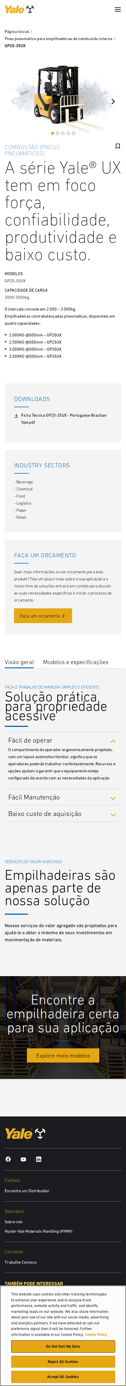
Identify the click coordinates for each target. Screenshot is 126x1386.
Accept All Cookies (63, 1376)
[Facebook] (8, 1159)
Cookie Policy (96, 1334)
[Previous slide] (13, 101)
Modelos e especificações (75, 661)
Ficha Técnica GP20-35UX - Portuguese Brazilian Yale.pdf (64, 419)
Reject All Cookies (63, 1361)
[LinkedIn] (38, 1159)
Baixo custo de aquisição (45, 813)
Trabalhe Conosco (21, 1262)
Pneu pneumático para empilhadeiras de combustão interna (58, 38)
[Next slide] (113, 101)
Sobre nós (14, 1221)
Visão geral (19, 661)
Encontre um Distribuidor (27, 1190)
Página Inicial (17, 31)
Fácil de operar (31, 740)
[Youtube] (23, 1159)
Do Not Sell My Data (63, 1346)
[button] (52, 133)
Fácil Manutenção (35, 797)
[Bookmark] (117, 146)
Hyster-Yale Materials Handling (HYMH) (38, 1231)
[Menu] (117, 9)
